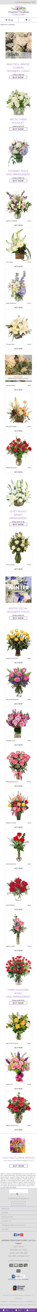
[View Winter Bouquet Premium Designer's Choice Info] (18, 368)
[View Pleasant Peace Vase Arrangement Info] (18, 152)
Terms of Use (32, 1305)
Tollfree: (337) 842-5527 (18, 1256)
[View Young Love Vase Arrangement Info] (18, 1067)
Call (6, 1310)
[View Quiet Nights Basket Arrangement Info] (18, 492)
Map (19, 1310)
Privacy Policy (5, 1305)
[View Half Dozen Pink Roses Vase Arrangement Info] (18, 682)
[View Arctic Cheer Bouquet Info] (18, 100)
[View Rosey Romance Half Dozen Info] (18, 888)
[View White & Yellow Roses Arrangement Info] (18, 1026)
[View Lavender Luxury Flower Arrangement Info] (18, 723)
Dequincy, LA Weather (8, 1301)
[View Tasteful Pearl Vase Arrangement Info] (18, 327)
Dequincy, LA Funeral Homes (13, 1295)
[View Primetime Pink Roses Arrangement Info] (18, 764)
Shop (10, 19)
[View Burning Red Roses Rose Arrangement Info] (18, 450)
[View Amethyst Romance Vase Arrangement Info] (18, 204)
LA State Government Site (27, 1301)
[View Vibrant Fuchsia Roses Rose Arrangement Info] (18, 1108)
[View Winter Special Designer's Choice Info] (18, 589)
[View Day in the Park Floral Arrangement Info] (18, 547)
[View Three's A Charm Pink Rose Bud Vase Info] (18, 929)
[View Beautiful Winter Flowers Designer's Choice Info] (18, 45)
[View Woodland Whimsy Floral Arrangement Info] (18, 409)
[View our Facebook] (15, 1236)
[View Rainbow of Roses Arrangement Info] (18, 805)
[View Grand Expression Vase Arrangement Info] (18, 286)
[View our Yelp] (21, 1236)
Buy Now (18, 77)
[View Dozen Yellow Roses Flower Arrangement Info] (18, 641)
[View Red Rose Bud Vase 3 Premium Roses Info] (18, 847)
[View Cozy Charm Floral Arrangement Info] (18, 245)
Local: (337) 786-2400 (18, 1253)
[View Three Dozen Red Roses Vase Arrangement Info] (18, 971)
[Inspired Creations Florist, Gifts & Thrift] (18, 15)
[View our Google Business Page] (18, 1236)
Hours (31, 1310)
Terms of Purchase (19, 1305)
